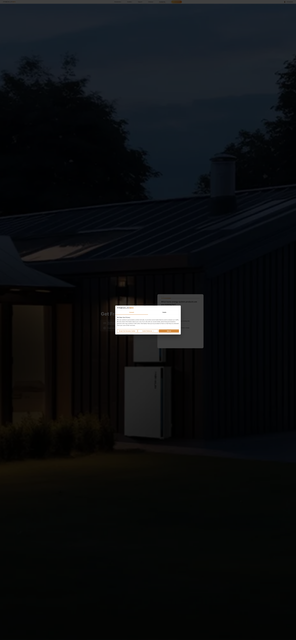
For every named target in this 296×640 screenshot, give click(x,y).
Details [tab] (164, 312)
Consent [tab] (131, 312)
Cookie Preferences (147, 331)
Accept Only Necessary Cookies (127, 331)
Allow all (169, 331)
